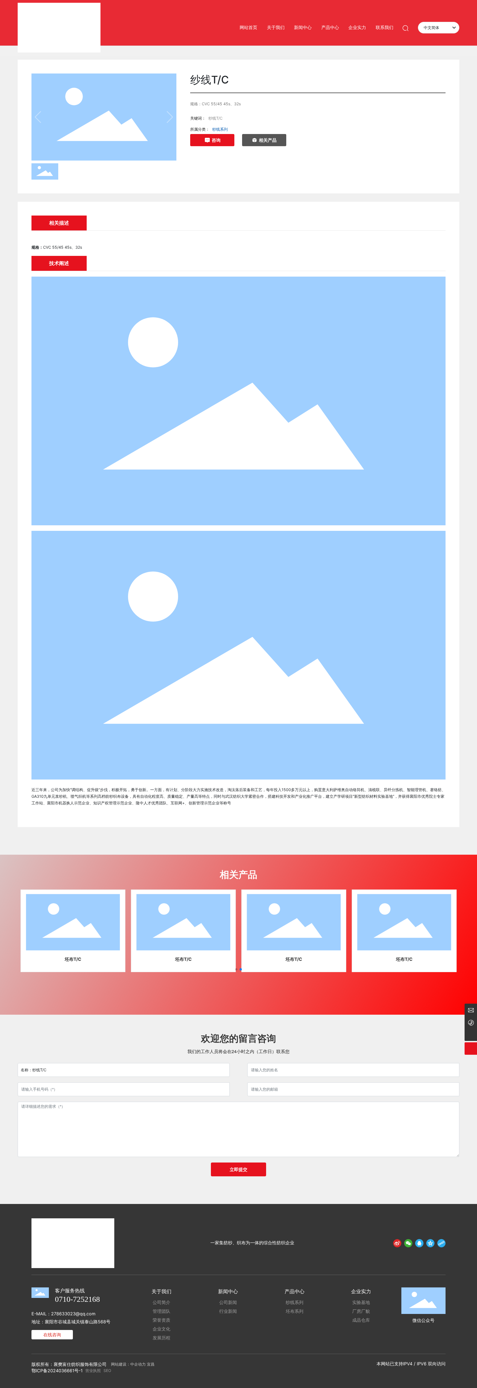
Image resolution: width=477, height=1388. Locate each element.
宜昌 (151, 1364)
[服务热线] (471, 1022)
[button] (236, 969)
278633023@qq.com (73, 1313)
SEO (107, 1370)
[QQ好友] (419, 1243)
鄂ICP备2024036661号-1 (57, 1370)
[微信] (408, 1243)
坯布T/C (73, 959)
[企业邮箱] (471, 1010)
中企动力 (138, 1364)
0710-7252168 (77, 1299)
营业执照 (93, 1370)
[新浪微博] (397, 1243)
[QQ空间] (430, 1243)
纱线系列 (220, 129)
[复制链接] (441, 1243)
